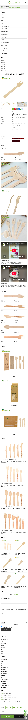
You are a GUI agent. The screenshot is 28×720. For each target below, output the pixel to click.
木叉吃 (2, 60)
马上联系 (8, 716)
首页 (2, 6)
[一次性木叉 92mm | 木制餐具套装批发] (7, 579)
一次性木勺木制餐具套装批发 (7, 506)
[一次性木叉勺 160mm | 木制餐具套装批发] (7, 562)
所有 (5, 6)
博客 (2, 651)
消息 (2, 649)
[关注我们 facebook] (10, 707)
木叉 (8, 6)
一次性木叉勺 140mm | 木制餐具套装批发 (20, 587)
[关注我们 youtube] (6, 707)
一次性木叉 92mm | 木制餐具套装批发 (7, 587)
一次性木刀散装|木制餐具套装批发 (8, 459)
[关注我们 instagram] (21, 707)
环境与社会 (3, 643)
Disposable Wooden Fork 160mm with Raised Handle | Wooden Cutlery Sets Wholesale (19, 114)
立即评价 (16, 594)
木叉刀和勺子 (4, 70)
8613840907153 (7, 699)
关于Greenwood (4, 639)
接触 (2, 653)
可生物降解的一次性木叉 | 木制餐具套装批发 (7, 554)
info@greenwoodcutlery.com (9, 697)
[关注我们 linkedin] (14, 707)
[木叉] (14, 138)
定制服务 (3, 647)
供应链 (2, 645)
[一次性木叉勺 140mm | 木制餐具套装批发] (20, 579)
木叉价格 (3, 66)
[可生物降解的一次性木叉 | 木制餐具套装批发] (7, 545)
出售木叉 (3, 62)
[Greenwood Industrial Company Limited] (14, 2)
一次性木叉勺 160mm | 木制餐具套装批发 (7, 570)
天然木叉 (3, 68)
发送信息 (6, 629)
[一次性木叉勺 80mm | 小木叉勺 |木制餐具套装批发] (20, 562)
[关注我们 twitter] (17, 707)
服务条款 (10, 627)
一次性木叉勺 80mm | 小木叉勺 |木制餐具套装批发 (20, 570)
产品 (2, 641)
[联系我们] (25, 714)
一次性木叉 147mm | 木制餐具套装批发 (20, 554)
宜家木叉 (3, 64)
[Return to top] (25, 717)
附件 (4, 622)
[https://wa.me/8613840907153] (25, 711)
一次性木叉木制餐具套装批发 (7, 483)
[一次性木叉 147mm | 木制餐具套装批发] (20, 545)
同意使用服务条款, (6, 627)
